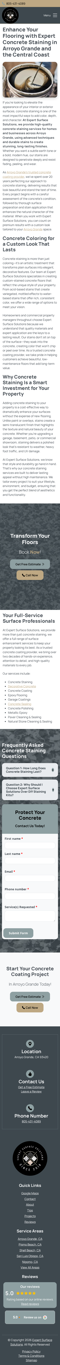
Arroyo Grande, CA (30, 1239)
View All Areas (30, 1267)
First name (14, 839)
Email (10, 872)
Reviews (30, 1222)
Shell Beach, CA (30, 1250)
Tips (30, 1210)
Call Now (31, 575)
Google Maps (30, 1193)
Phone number (17, 889)
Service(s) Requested (21, 907)
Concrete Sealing (19, 704)
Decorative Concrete (22, 686)
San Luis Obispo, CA (30, 1256)
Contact (30, 1199)
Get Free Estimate (29, 564)
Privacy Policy (31, 1351)
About (30, 1204)
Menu (47, 15)
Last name (14, 854)
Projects (30, 1216)
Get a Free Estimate (31, 1087)
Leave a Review (31, 1091)
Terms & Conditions (31, 1356)
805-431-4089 (15, 3)
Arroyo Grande (33, 229)
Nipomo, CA (30, 1262)
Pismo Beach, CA (30, 1244)
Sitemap (31, 1360)
